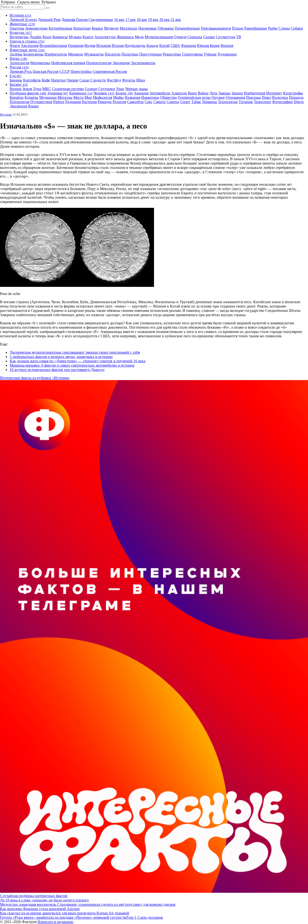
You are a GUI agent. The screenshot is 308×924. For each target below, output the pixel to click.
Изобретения (254, 93)
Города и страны (27, 41)
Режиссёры (172, 54)
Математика (40, 63)
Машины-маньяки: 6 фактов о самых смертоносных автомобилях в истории (72, 365)
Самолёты (135, 102)
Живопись (125, 37)
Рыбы (272, 28)
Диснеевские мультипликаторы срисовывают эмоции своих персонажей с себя (75, 352)
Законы (224, 93)
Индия (89, 45)
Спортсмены (192, 54)
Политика (280, 97)
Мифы (118, 97)
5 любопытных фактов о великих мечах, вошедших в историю (61, 357)
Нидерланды (135, 45)
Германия (75, 45)
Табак (196, 102)
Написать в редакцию (55, 922)
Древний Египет (23, 20)
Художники (227, 54)
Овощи (72, 80)
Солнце (91, 89)
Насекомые (147, 28)
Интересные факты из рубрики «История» (35, 378)
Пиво (266, 97)
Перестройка (81, 71)
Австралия (29, 45)
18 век (142, 20)
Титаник (246, 102)
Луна (37, 89)
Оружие (218, 97)
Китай (164, 45)
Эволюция (121, 63)
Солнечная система (68, 89)
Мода (139, 37)
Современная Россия (110, 71)
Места (78, 97)
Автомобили (159, 93)
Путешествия (41, 102)
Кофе (46, 80)
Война (203, 93)
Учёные (210, 54)
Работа (58, 102)
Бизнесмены (33, 54)
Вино (192, 93)
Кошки (97, 28)
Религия (119, 102)
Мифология (102, 97)
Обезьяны (166, 28)
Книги (88, 37)
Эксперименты (143, 63)
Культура (21, 33)
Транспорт (262, 102)
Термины (209, 102)
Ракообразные (255, 28)
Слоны (284, 28)
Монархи (75, 54)
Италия (118, 45)
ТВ (238, 37)
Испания (103, 45)
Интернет (274, 93)
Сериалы (194, 37)
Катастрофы (293, 93)
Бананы (16, 80)
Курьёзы (31, 97)
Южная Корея (208, 45)
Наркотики (150, 97)
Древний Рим (49, 20)
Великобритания (53, 45)
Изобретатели (56, 54)
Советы (173, 102)
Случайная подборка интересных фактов (33, 896)
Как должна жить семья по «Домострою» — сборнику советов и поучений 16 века (77, 361)
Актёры (16, 54)
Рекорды (105, 102)
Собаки (297, 28)
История (20, 15)
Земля (27, 89)
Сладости (98, 80)
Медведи (111, 28)
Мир (88, 97)
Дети (213, 93)
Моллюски (128, 28)
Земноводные (36, 28)
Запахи (237, 93)
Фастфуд (114, 80)
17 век (130, 20)
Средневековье (101, 20)
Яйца (140, 80)
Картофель (32, 80)
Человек (104, 93)
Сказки (209, 37)
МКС (46, 89)
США (175, 45)
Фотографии (282, 102)
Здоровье (57, 93)
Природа (296, 97)
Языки (33, 106)
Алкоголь (179, 93)
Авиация (141, 93)
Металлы (65, 97)
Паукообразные (187, 28)
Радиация (73, 102)
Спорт (185, 102)
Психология (19, 102)
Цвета (299, 102)
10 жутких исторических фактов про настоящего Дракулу (57, 370)
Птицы (237, 28)
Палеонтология (98, 63)
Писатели (113, 54)
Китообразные (60, 28)
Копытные (82, 28)
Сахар (84, 80)
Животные (22, 24)
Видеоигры (19, 37)
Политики (130, 54)
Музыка (75, 37)
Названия (132, 97)
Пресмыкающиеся (216, 28)
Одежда (180, 37)
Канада (152, 45)
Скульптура (225, 37)
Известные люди (27, 50)
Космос (19, 84)
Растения (89, 102)
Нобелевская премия (68, 63)
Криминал (80, 93)
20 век (164, 20)
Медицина (48, 97)
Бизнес (124, 93)
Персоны (253, 97)
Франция (188, 45)
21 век (176, 20)
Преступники (150, 54)
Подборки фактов (28, 93)
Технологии (228, 102)
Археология (19, 63)
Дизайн (35, 37)
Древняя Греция (74, 20)
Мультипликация (159, 37)
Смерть (160, 102)
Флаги (15, 45)
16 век (119, 20)
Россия (19, 67)
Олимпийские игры (194, 97)
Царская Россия (45, 71)
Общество (168, 97)
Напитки (58, 80)
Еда (16, 76)
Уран (120, 89)
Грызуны (17, 28)
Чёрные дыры (136, 89)
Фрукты (128, 80)
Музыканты (94, 54)
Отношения (235, 97)
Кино (47, 37)
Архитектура (105, 37)
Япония (226, 45)
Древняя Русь (21, 71)
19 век (153, 20)
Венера (15, 89)
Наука (18, 58)
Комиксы (60, 37)
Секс (149, 102)
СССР (64, 71)
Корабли (17, 97)
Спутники (106, 89)
